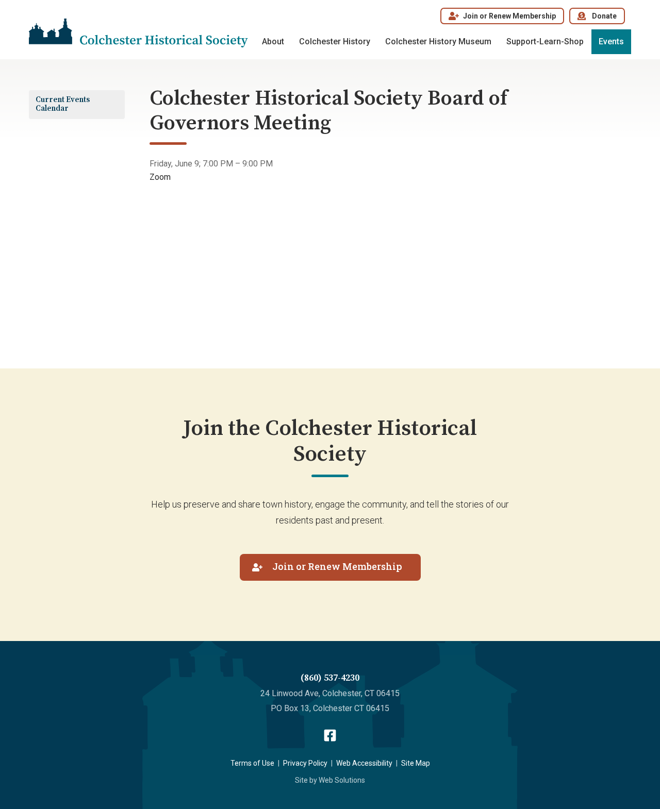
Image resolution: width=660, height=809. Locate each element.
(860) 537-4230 (330, 678)
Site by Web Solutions (330, 780)
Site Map (415, 763)
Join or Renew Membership (509, 16)
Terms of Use (252, 763)
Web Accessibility (364, 763)
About (273, 41)
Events (611, 41)
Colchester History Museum (438, 41)
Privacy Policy (305, 763)
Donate (604, 16)
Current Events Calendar (63, 104)
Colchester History (334, 41)
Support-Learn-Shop (545, 41)
